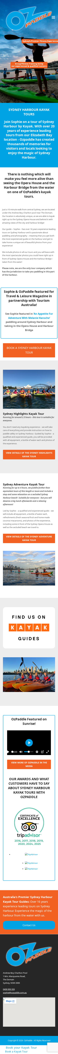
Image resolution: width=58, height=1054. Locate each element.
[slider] (28, 751)
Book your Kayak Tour (21, 1047)
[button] (53, 17)
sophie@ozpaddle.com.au (15, 992)
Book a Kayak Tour (16, 1051)
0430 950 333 (9, 989)
